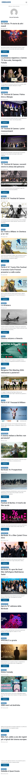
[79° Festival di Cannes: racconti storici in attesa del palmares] (14, 178)
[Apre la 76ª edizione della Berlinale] (14, 620)
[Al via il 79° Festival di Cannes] (14, 210)
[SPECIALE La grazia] (14, 652)
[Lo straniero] (14, 317)
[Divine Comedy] (14, 684)
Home (11, 6)
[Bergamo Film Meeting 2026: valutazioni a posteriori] (14, 383)
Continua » (5, 51)
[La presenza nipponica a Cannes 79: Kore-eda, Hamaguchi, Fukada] (14, 74)
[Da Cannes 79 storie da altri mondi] (14, 38)
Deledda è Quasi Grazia (10, 771)
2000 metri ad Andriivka (10, 705)
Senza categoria (5, 567)
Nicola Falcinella (14, 17)
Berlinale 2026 (4, 433)
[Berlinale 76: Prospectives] (14, 481)
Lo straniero (6, 305)
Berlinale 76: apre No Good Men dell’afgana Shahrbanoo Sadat (12, 571)
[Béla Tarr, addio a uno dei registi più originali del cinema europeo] (14, 751)
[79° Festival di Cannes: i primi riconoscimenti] (14, 143)
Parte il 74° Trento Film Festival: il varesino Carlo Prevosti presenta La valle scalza (14, 269)
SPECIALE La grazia (9, 640)
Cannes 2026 (4, 21)
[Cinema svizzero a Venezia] (14, 350)
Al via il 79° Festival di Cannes (13, 198)
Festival (3, 229)
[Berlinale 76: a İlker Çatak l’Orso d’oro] (14, 549)
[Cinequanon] (6, 2)
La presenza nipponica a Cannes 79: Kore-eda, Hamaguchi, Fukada (14, 60)
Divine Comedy (7, 672)
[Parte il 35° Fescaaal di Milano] (14, 414)
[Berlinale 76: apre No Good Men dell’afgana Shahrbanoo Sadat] (14, 586)
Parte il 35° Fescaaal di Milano (13, 402)
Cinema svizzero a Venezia (11, 338)
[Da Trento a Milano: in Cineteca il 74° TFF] (14, 246)
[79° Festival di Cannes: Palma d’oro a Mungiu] (14, 109)
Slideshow (4, 196)
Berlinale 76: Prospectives (11, 470)
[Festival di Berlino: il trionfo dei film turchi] (14, 516)
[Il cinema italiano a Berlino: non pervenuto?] (14, 450)
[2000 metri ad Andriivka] (14, 717)
